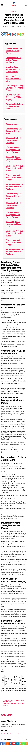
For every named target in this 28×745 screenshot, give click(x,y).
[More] (23, 34)
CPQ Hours (14, 11)
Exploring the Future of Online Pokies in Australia (14, 106)
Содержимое (11, 124)
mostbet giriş (7, 297)
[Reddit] (8, 34)
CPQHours (8, 739)
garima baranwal (10, 26)
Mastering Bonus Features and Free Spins (13, 78)
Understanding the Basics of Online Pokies (14, 50)
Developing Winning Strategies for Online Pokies (14, 87)
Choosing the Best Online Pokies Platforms (13, 60)
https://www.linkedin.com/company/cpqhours (12, 734)
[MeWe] (15, 34)
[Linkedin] (10, 34)
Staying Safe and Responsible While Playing (13, 97)
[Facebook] (2, 34)
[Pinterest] (13, 34)
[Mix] (18, 34)
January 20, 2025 (21, 26)
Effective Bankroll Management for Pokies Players (13, 69)
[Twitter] (5, 34)
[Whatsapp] (20, 34)
